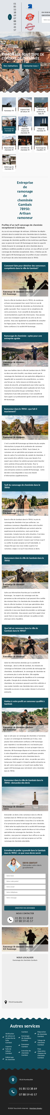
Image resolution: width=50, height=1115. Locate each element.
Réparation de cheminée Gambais (42, 1034)
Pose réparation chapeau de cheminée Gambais (42, 1053)
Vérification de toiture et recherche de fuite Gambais (10, 1038)
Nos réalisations (11, 66)
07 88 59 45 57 (15, 24)
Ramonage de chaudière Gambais (26, 1038)
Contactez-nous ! (31, 66)
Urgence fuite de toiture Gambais (8, 1050)
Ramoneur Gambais (25, 1046)
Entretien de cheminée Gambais (26, 1053)
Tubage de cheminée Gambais (41, 1043)
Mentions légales (35, 1108)
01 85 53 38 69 (15, 10)
